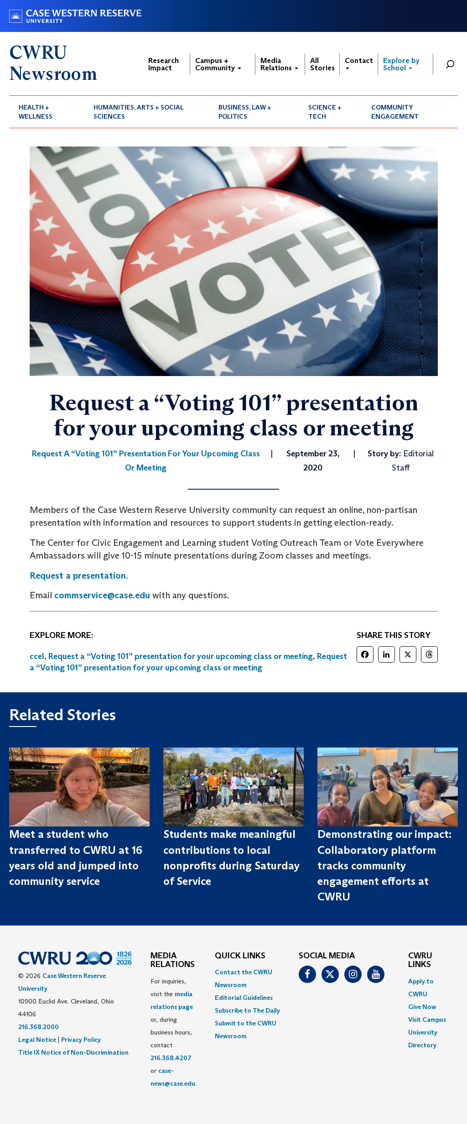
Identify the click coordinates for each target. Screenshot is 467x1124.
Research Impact (163, 64)
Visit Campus (427, 1019)
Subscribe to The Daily (247, 1010)
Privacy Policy (81, 1039)
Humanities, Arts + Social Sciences (138, 111)
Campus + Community (216, 64)
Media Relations (277, 64)
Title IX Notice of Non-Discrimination (73, 1052)
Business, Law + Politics (244, 111)
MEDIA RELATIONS (172, 960)
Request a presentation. (79, 575)
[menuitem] (46, 112)
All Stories (322, 64)
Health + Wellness (35, 111)
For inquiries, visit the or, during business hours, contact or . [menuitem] (173, 1032)
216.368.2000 (38, 1027)
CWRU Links (420, 960)
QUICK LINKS (240, 956)
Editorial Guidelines (244, 997)
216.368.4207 (171, 1058)
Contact (359, 60)
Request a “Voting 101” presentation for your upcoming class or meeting (180, 656)
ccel (37, 656)
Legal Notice (37, 1039)
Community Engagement (395, 111)
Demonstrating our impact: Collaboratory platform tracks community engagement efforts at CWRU (384, 865)
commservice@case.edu (102, 595)
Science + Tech (325, 111)
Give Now (422, 1007)
